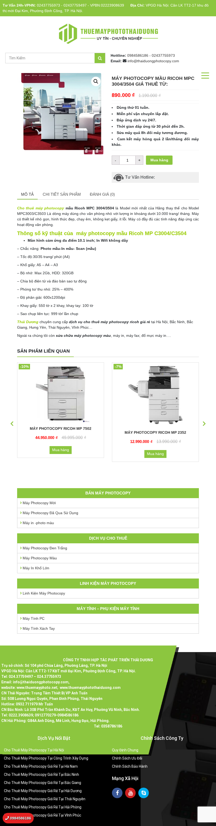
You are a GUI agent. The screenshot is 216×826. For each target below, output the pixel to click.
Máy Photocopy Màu (40, 558)
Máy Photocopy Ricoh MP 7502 (60, 428)
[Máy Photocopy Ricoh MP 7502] (60, 393)
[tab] (27, 194)
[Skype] (143, 793)
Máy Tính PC (34, 618)
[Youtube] (130, 793)
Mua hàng (159, 160)
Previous (11, 423)
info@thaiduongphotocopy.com (153, 61)
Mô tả (27, 194)
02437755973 (48, 5)
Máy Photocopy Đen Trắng (45, 548)
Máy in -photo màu (38, 523)
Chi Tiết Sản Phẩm (62, 194)
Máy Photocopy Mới (39, 503)
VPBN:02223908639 (107, 5)
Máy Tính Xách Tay (39, 628)
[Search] (100, 58)
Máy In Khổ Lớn (36, 568)
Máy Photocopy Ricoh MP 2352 (155, 432)
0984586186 (137, 55)
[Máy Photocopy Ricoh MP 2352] (155, 395)
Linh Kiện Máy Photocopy (44, 593)
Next (204, 423)
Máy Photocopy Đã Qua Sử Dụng (50, 513)
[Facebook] (117, 793)
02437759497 (75, 5)
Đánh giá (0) (102, 194)
